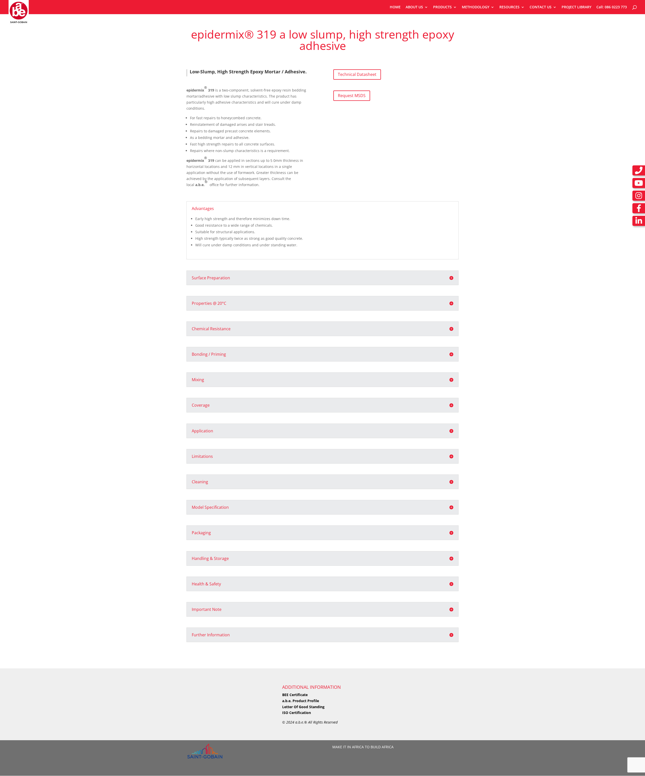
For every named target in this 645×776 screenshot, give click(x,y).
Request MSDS (352, 95)
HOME (395, 7)
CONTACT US (541, 7)
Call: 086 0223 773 (611, 7)
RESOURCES (509, 7)
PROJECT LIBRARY (576, 7)
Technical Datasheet (357, 74)
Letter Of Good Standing (303, 706)
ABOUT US (414, 7)
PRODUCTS (442, 7)
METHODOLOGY (475, 7)
